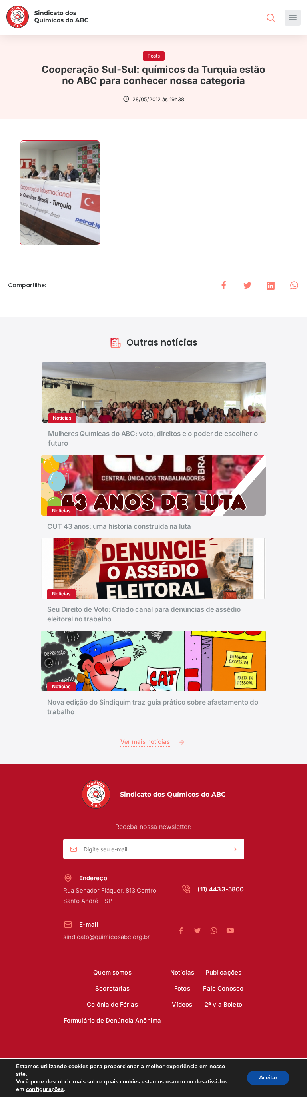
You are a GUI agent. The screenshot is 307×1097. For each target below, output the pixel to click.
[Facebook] (185, 931)
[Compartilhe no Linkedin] (270, 285)
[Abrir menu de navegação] (293, 18)
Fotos (182, 988)
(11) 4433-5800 (220, 889)
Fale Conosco (223, 988)
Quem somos (112, 972)
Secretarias (112, 988)
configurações (45, 1089)
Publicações (223, 972)
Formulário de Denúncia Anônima (112, 1020)
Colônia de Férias (112, 1004)
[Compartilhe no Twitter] (247, 285)
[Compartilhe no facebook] (224, 285)
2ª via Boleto (223, 1004)
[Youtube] (230, 931)
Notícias (182, 972)
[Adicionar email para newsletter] (235, 849)
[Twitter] (201, 931)
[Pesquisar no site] (271, 18)
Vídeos (182, 1004)
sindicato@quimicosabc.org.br (106, 937)
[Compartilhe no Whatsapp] (294, 285)
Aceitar (268, 1077)
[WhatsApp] (218, 931)
